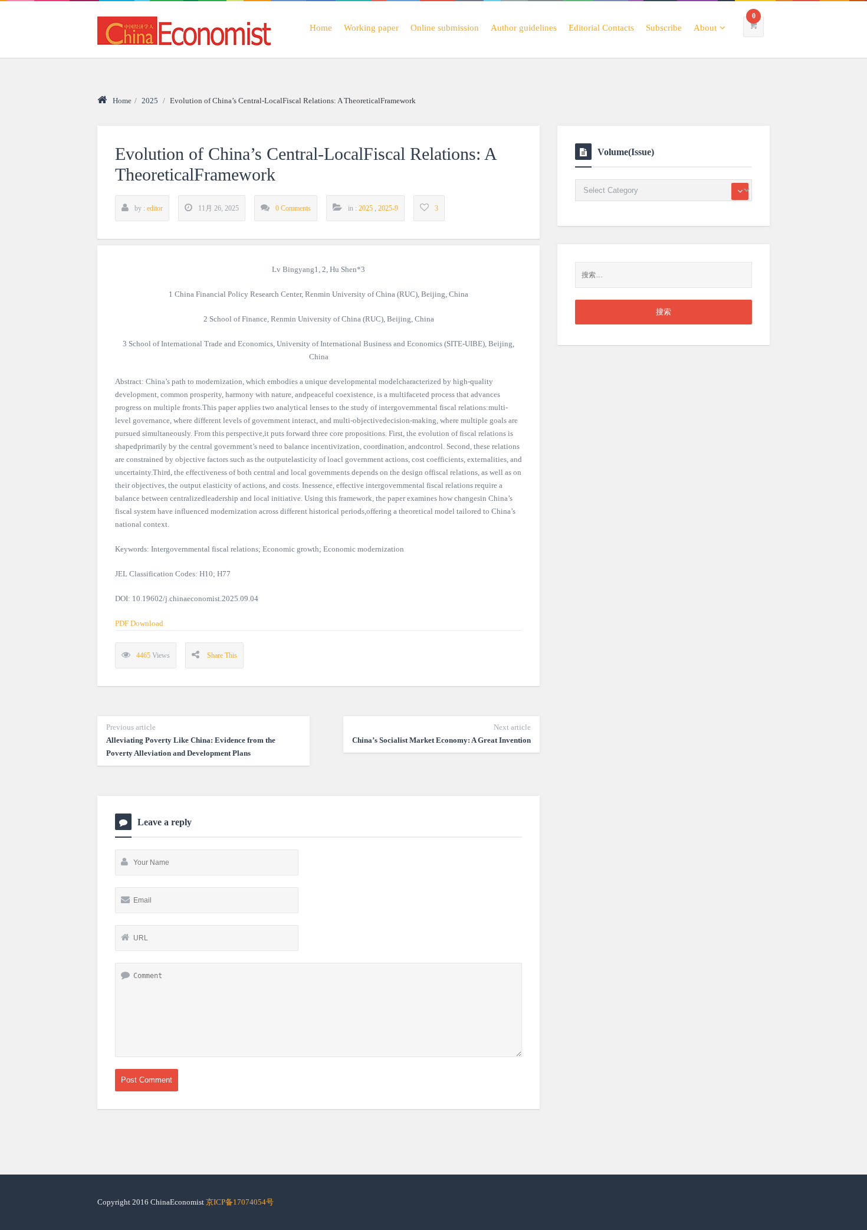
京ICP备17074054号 (240, 1202)
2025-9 (388, 208)
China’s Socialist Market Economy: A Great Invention (441, 733)
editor (155, 208)
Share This (222, 655)
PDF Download (139, 623)
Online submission (444, 27)
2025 (150, 100)
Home (321, 27)
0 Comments (293, 208)
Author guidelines (524, 27)
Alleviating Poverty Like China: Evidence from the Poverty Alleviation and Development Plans (190, 740)
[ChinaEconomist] (184, 29)
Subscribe (664, 27)
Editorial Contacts (601, 27)
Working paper (371, 27)
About (705, 27)
